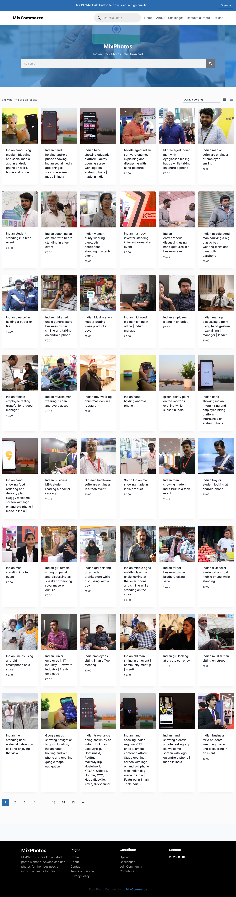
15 (73, 802)
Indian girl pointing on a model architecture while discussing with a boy (98, 576)
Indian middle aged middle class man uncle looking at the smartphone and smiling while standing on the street (137, 581)
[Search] (210, 63)
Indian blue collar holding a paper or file (19, 322)
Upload (219, 18)
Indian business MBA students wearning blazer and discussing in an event (215, 744)
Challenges (175, 18)
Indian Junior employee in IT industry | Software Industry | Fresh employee (58, 664)
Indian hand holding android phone (135, 401)
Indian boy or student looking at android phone (215, 484)
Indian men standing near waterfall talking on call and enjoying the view (19, 744)
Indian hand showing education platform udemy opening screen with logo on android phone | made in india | (98, 163)
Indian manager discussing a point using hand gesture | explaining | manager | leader (216, 326)
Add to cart (93, 421)
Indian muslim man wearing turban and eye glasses (58, 401)
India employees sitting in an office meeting (97, 660)
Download (13, 182)
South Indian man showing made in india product (136, 484)
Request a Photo (198, 18)
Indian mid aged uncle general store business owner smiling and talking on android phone (59, 326)
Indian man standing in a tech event (18, 572)
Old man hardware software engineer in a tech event (98, 484)
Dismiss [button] (226, 5)
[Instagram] (170, 856)
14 (63, 802)
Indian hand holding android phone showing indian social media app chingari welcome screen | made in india (58, 163)
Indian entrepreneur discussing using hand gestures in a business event (176, 242)
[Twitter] (179, 856)
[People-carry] (174, 856)
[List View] (231, 99)
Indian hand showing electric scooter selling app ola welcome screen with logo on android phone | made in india (176, 749)
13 (53, 802)
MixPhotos (33, 850)
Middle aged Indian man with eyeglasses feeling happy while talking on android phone (177, 159)
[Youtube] (183, 856)
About (160, 18)
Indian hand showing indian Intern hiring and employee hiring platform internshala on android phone (214, 410)
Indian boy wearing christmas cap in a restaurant (98, 401)
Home (148, 18)
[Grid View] (224, 99)
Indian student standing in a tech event (18, 238)
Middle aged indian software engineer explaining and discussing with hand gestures (137, 159)
